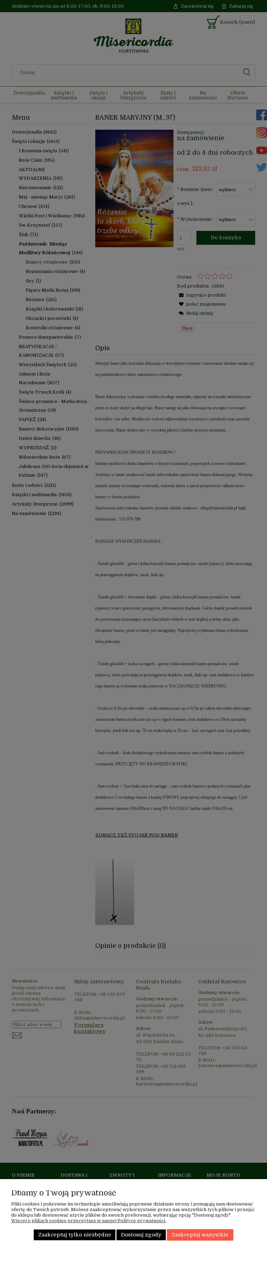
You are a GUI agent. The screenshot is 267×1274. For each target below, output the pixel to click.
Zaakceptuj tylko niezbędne (74, 1235)
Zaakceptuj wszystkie (199, 1235)
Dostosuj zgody (141, 1235)
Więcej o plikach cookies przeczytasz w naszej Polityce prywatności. (88, 1220)
